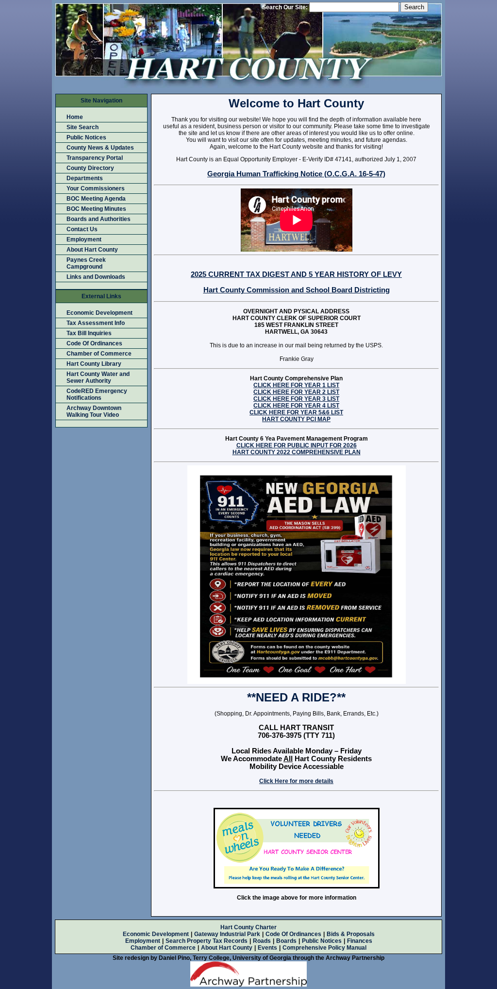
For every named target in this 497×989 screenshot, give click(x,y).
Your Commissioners (95, 188)
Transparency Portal (94, 157)
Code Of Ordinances (94, 343)
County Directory (90, 168)
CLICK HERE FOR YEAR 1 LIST (296, 385)
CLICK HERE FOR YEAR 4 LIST (296, 405)
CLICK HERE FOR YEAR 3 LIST (296, 398)
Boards (286, 941)
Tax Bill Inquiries (89, 333)
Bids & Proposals (351, 934)
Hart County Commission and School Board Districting (296, 290)
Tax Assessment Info (95, 323)
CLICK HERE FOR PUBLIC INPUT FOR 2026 (296, 445)
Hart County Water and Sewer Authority (98, 377)
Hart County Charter (248, 927)
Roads (262, 941)
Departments (84, 178)
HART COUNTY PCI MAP (296, 419)
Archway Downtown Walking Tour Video (93, 411)
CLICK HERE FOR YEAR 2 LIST (296, 392)
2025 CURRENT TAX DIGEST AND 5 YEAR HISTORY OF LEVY (296, 274)
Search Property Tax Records (207, 941)
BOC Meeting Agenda (96, 198)
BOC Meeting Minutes (96, 208)
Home (74, 117)
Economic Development (99, 312)
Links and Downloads (95, 276)
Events (267, 947)
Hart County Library (93, 363)
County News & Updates (100, 147)
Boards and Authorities (98, 219)
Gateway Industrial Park (227, 934)
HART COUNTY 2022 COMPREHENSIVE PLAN (296, 452)
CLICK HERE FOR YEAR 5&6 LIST (296, 412)
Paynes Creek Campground (86, 263)
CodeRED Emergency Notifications (96, 394)
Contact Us (82, 229)
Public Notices (86, 137)
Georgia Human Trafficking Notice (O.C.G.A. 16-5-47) (296, 174)
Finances (359, 941)
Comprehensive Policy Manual (324, 947)
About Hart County (92, 249)
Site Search (82, 127)
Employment (83, 239)
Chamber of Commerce (99, 353)
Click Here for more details (296, 781)
